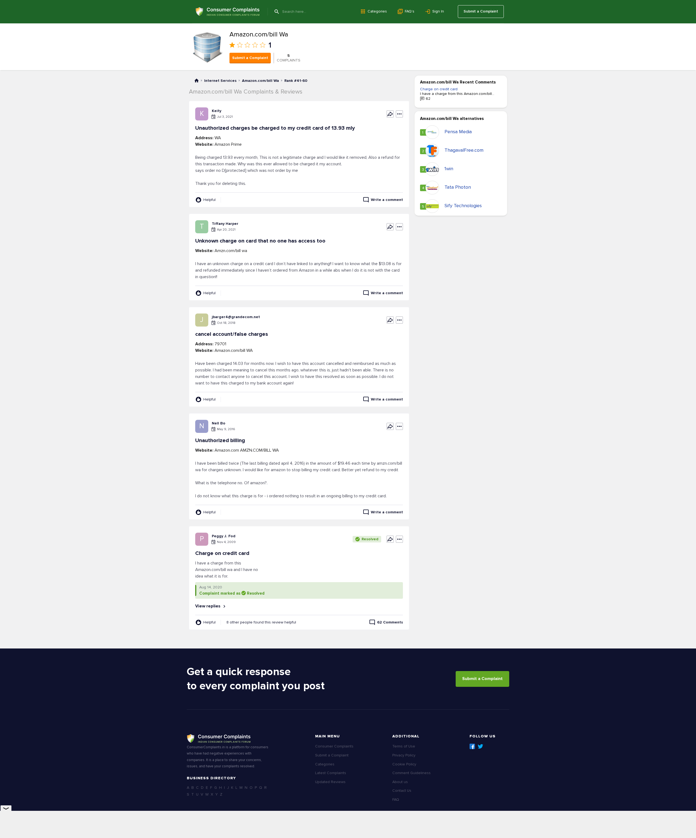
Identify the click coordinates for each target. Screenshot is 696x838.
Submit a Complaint (481, 11)
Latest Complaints (330, 773)
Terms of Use (403, 746)
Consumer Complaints (334, 746)
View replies (208, 606)
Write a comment (387, 199)
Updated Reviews (330, 782)
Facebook (472, 746)
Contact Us (401, 790)
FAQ (395, 799)
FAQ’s (409, 11)
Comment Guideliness (411, 773)
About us (400, 782)
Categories (377, 11)
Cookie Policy (404, 764)
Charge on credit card (439, 89)
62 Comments (390, 622)
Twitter (480, 746)
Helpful (209, 199)
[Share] (390, 113)
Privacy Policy (403, 755)
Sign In (438, 11)
